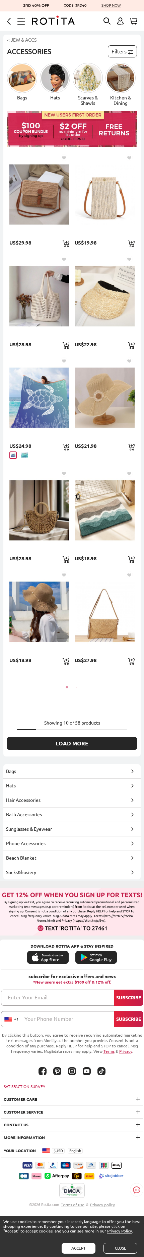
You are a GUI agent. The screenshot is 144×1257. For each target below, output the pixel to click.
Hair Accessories (23, 800)
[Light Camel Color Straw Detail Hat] (105, 296)
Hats (11, 785)
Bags (11, 771)
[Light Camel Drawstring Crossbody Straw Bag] (39, 510)
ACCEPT (78, 1248)
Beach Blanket (21, 858)
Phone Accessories (26, 843)
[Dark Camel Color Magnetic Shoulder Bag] (105, 611)
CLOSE (120, 1248)
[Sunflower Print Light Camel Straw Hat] (105, 397)
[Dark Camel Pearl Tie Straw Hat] (39, 611)
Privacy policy (102, 1205)
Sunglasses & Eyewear (29, 829)
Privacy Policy (119, 1231)
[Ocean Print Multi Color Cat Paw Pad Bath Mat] (105, 510)
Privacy (125, 1051)
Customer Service (23, 1112)
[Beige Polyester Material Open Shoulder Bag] (39, 296)
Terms (109, 1051)
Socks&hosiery (21, 872)
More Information (24, 1137)
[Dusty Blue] (13, 455)
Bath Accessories (24, 814)
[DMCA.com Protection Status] (72, 1191)
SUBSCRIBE (128, 997)
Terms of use (72, 1205)
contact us (16, 1125)
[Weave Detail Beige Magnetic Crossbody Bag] (105, 194)
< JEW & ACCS (22, 40)
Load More (72, 743)
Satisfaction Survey (24, 1086)
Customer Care (20, 1099)
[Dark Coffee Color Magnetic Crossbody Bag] (39, 194)
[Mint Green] (24, 455)
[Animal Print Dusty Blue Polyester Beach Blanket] (39, 397)
